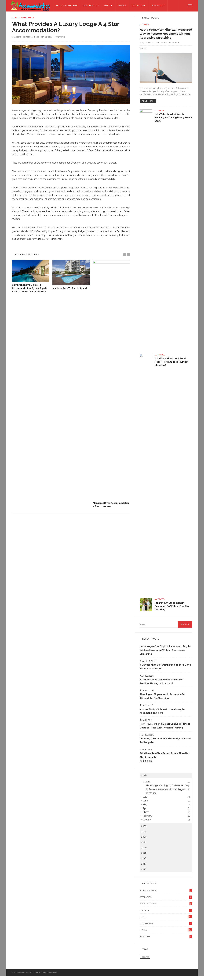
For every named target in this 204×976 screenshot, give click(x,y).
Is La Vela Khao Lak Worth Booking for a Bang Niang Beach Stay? (173, 117)
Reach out (158, 6)
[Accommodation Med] (30, 5)
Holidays (165, 910)
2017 (143, 863)
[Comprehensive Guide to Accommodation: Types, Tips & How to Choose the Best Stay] (30, 271)
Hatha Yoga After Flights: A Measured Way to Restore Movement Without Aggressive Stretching (166, 33)
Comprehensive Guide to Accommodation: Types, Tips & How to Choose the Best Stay (29, 288)
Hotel (108, 6)
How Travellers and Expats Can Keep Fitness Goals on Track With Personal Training (165, 726)
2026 (144, 775)
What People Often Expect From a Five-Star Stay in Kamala (164, 755)
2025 (143, 826)
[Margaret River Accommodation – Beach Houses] (111, 380)
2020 (144, 847)
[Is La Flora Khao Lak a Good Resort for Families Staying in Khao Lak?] (146, 473)
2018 (143, 858)
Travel (122, 6)
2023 (143, 836)
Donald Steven (152, 43)
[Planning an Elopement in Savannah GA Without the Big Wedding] (146, 604)
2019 (143, 853)
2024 (143, 831)
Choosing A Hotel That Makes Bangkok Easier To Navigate (165, 740)
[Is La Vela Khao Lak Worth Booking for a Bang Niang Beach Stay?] (146, 229)
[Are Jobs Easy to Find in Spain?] (71, 272)
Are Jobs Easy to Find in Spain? (69, 288)
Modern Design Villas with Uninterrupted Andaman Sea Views (163, 711)
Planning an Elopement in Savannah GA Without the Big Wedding (172, 606)
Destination (91, 6)
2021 (143, 842)
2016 (143, 869)
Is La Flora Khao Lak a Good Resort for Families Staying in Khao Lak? (171, 361)
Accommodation (67, 6)
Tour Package (165, 923)
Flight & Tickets (165, 904)
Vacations (139, 6)
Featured (145, 957)
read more (148, 101)
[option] (30, 276)
